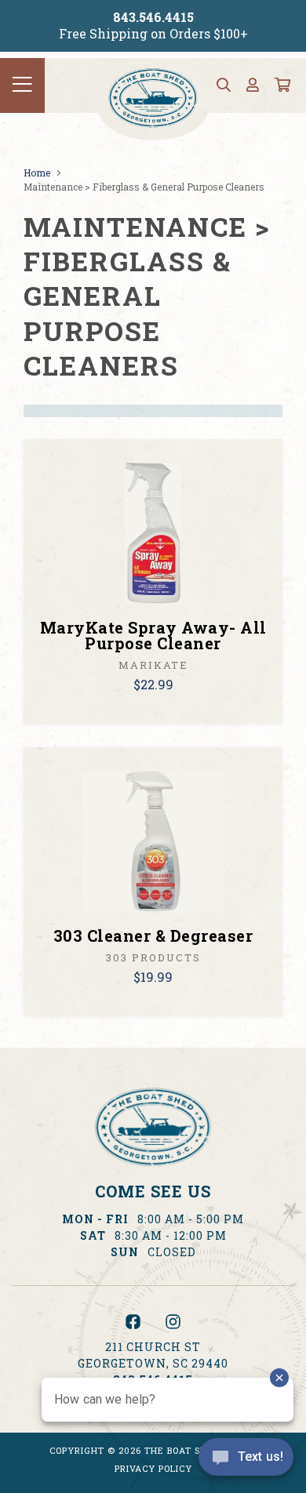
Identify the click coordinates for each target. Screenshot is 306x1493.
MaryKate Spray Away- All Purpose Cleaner (153, 635)
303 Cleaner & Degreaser (153, 935)
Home (37, 172)
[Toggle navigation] (22, 85)
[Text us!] (246, 1461)
